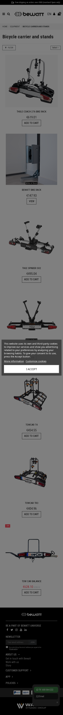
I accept (31, 369)
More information (14, 361)
